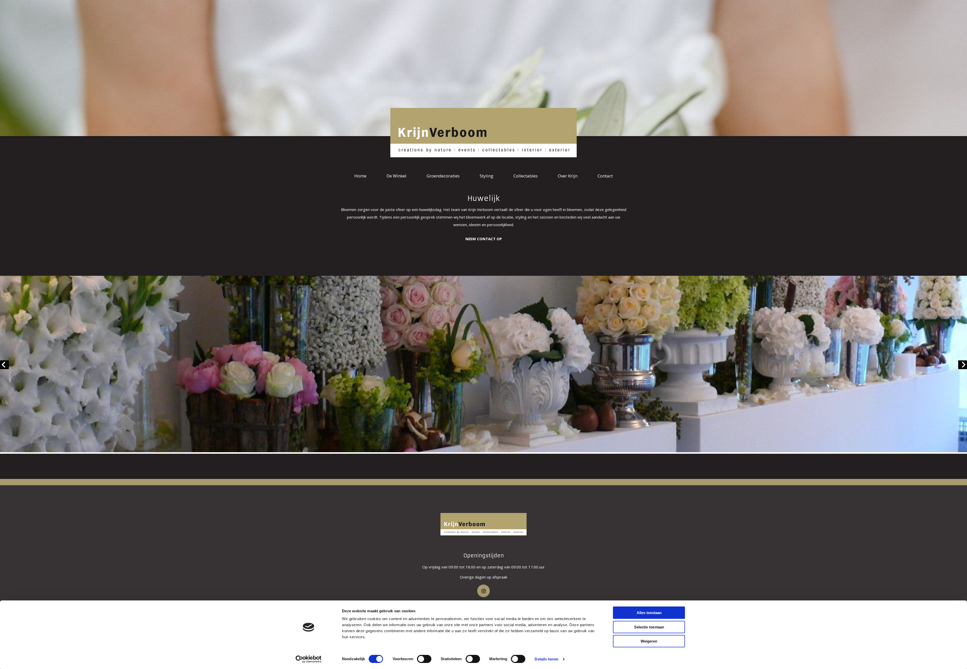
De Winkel (396, 176)
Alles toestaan (649, 613)
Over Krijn (567, 176)
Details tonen (546, 659)
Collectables (525, 176)
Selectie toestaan (649, 627)
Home (360, 176)
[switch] (424, 659)
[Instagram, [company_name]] (483, 591)
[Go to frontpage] (483, 524)
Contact (605, 176)
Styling (486, 176)
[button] (483, 238)
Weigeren (649, 641)
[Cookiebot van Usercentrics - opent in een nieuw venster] (309, 659)
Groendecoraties (443, 176)
